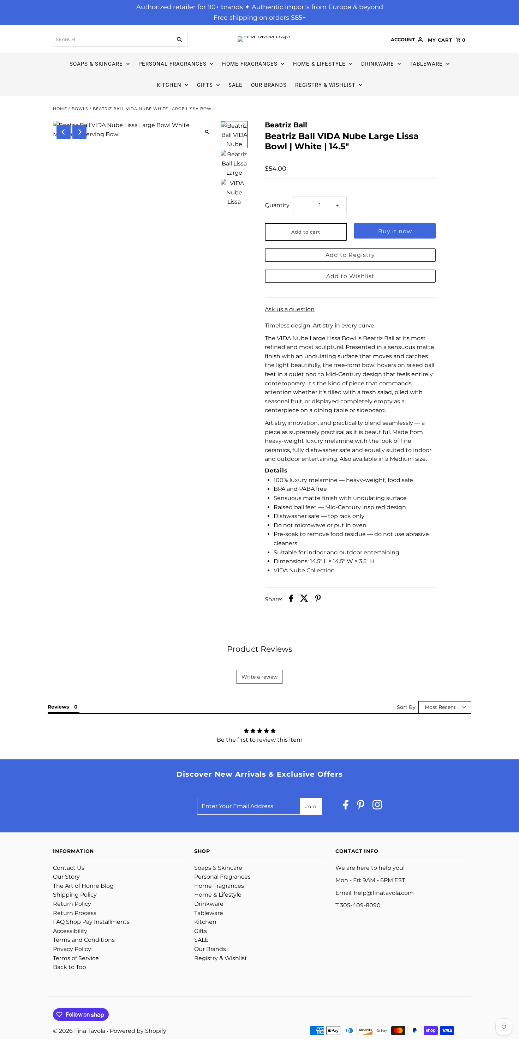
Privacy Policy (72, 949)
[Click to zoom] (207, 132)
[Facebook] (345, 806)
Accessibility (70, 931)
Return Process (74, 913)
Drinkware (377, 64)
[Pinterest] (360, 806)
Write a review (259, 677)
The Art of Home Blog (83, 886)
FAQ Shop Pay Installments (91, 921)
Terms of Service (76, 958)
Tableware (426, 64)
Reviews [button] (58, 707)
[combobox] (111, 39)
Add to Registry (350, 255)
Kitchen (169, 85)
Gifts (205, 85)
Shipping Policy (75, 894)
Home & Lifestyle (319, 64)
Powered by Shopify (138, 1031)
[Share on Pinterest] (318, 599)
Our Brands (269, 85)
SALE (235, 85)
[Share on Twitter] (304, 599)
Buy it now (395, 231)
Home (60, 108)
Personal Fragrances (172, 64)
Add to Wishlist (350, 276)
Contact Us (68, 868)
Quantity (277, 205)
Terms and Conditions (84, 939)
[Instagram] (377, 806)
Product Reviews (259, 649)
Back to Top (69, 967)
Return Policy (72, 904)
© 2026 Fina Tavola (80, 1031)
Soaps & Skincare (96, 64)
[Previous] (63, 132)
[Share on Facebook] (291, 599)
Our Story (66, 876)
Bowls (80, 108)
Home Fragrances (250, 64)
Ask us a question (290, 309)
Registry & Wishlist (325, 85)
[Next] (79, 132)
